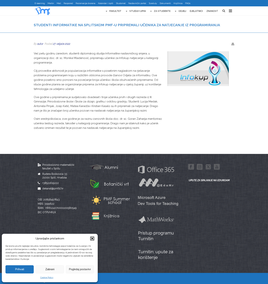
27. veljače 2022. (62, 43)
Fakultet (115, 11)
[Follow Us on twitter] (208, 167)
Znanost (212, 11)
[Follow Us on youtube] (217, 167)
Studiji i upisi (137, 11)
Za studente (162, 11)
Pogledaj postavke (80, 269)
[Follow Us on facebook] (191, 167)
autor (40, 43)
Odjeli (182, 11)
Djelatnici (196, 11)
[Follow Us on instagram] (200, 167)
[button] (92, 238)
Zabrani (49, 269)
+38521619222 (50, 183)
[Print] (232, 44)
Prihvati (19, 269)
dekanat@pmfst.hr (52, 188)
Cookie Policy (46, 277)
